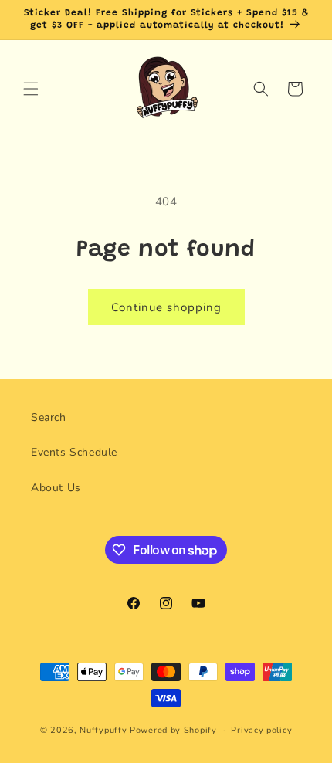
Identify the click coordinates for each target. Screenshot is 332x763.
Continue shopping (166, 307)
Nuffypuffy (103, 730)
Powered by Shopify (173, 730)
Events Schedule (74, 452)
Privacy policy (261, 730)
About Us (56, 487)
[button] (31, 89)
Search (48, 417)
